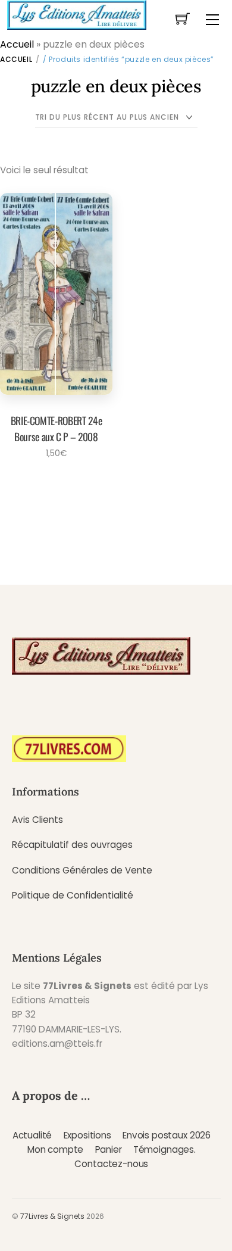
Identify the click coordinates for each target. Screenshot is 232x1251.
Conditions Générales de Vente (82, 870)
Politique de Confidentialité (72, 895)
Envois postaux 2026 (167, 1135)
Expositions (87, 1135)
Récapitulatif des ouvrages (72, 844)
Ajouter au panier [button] (52, 485)
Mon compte (55, 1149)
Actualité (32, 1135)
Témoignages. (164, 1149)
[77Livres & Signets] (76, 13)
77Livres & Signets (52, 1216)
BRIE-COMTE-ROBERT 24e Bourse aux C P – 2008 (56, 428)
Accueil (17, 44)
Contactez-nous (111, 1164)
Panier (108, 1149)
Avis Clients (37, 819)
